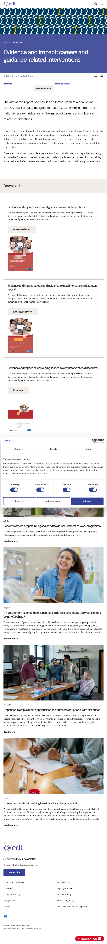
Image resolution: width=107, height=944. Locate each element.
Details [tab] (53, 449)
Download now (43, 88)
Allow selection (53, 501)
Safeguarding (9, 900)
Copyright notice (64, 888)
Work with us (63, 882)
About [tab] (88, 449)
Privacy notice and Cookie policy (72, 906)
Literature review (62, 83)
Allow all (87, 501)
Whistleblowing (64, 894)
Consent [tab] (18, 449)
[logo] (9, 4)
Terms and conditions (13, 882)
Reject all (19, 501)
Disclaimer (8, 888)
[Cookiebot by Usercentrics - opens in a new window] (91, 441)
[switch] (40, 489)
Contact (7, 906)
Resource (7, 83)
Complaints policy (11, 894)
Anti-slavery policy (65, 900)
